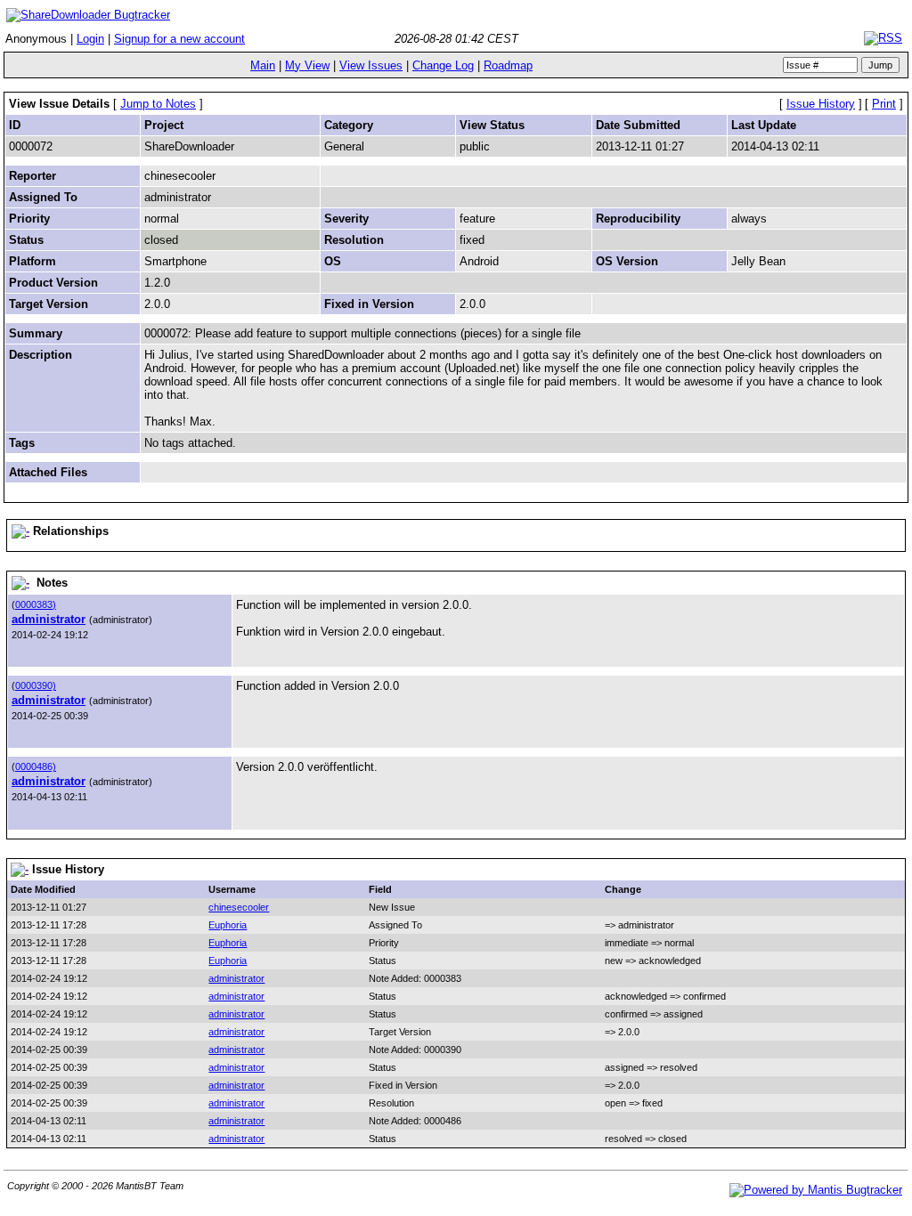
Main (262, 65)
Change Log (443, 65)
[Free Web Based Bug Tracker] (815, 1189)
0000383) (35, 604)
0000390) (35, 685)
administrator (49, 619)
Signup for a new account (179, 38)
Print (884, 103)
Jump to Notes (158, 103)
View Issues (371, 65)
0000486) (35, 766)
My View (307, 65)
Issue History (820, 103)
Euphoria (227, 925)
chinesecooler (238, 907)
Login (90, 38)
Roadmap (508, 65)
